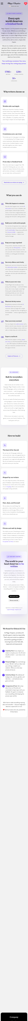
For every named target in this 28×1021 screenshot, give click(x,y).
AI (25, 3)
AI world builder (11, 230)
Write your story (14, 596)
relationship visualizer (12, 267)
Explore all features (13, 356)
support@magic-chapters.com (14, 609)
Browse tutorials (14, 600)
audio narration (19, 324)
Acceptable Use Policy (8, 541)
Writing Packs (17, 247)
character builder (11, 232)
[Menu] (2, 3)
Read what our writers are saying (13, 182)
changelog (8, 486)
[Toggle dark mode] (14, 6)
